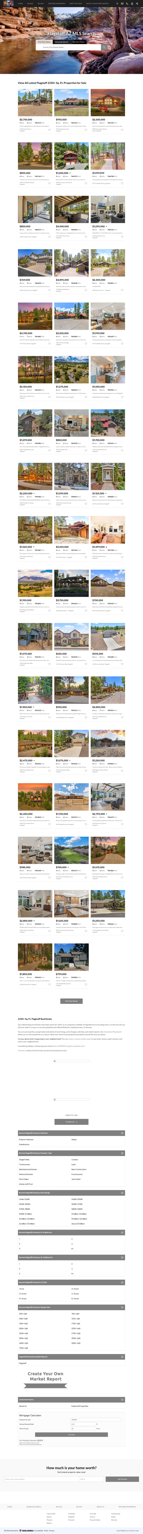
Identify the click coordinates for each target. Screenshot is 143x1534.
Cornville (93, 1514)
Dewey (49, 1517)
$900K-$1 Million (25, 1214)
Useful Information (26, 1399)
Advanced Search (33, 1507)
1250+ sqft (76, 1318)
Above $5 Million (78, 1224)
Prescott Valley (95, 1520)
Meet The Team (76, 3)
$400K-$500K (77, 1199)
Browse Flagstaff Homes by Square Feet (34, 1307)
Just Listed (76, 1179)
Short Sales (24, 1179)
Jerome (92, 1517)
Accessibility (38, 1531)
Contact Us (70, 1122)
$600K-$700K (77, 1204)
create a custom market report (79, 1039)
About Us (23, 1406)
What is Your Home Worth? (97, 3)
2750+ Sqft (76, 1333)
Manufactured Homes (28, 1169)
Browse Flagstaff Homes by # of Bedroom (35, 1232)
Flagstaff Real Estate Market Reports (33, 1357)
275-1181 (74, 1115)
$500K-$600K (24, 1204)
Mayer (113, 1517)
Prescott (71, 1520)
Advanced (61, 42)
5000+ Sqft (76, 1343)
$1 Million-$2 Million (79, 1214)
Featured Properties (56, 3)
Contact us (22, 1050)
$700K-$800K (24, 1209)
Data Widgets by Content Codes (128, 1531)
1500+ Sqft (23, 1323)
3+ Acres (22, 1293)
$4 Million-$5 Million (27, 1224)
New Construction (79, 1169)
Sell (78, 42)
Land (73, 1164)
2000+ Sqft (23, 1328)
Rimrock (114, 1520)
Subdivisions (24, 1144)
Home (20, 3)
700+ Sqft (75, 1314)
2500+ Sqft (23, 1333)
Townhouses (24, 1164)
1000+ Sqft (23, 1318)
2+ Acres (75, 1289)
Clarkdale (71, 1514)
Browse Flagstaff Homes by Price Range (34, 1193)
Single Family (24, 1159)
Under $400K (24, 1199)
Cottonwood (115, 1514)
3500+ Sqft (76, 1338)
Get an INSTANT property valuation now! (69, 1046)
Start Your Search (71, 1001)
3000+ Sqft (23, 1338)
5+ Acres (22, 1298)
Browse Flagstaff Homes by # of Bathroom (36, 1257)
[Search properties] (104, 47)
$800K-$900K (77, 1209)
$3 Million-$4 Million (79, 1219)
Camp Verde (51, 1514)
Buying (30, 3)
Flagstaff (22, 1363)
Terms (46, 1531)
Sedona (49, 1523)
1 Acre (21, 1289)
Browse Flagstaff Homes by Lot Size (33, 1282)
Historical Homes (26, 1174)
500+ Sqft (23, 1314)
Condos (75, 1159)
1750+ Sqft (76, 1323)
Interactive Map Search (113, 1032)
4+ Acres (75, 1293)
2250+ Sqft (76, 1328)
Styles (74, 1139)
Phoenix (49, 1520)
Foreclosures (77, 1174)
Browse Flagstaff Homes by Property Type (35, 1153)
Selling (41, 3)
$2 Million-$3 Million (27, 1219)
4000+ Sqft (23, 1343)
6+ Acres (75, 1298)
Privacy (51, 1531)
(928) (67, 1115)
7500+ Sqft (23, 1348)
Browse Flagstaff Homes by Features (33, 1133)
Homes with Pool (26, 1184)
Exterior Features (26, 1139)
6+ (73, 1248)
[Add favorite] (49, 130)
